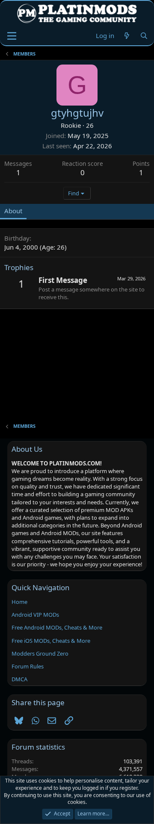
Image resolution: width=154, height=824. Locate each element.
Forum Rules (28, 666)
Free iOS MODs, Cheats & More (51, 640)
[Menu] (12, 35)
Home (19, 602)
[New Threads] (126, 36)
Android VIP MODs (35, 614)
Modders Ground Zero (40, 653)
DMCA (19, 679)
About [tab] (13, 210)
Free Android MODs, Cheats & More (57, 627)
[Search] (144, 36)
